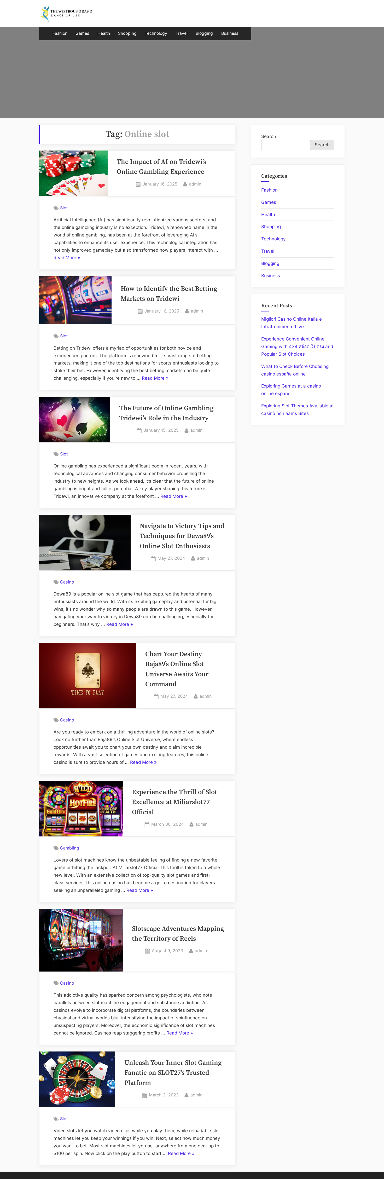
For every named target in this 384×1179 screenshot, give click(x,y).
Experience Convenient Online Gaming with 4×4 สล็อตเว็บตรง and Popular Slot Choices (297, 346)
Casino (67, 582)
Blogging (204, 33)
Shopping (127, 33)
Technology (156, 33)
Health (103, 33)
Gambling (69, 848)
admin (195, 184)
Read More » (67, 258)
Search (268, 136)
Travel (182, 33)
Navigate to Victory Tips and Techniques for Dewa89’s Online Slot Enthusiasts (182, 536)
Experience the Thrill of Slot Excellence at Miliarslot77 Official (174, 802)
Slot (64, 207)
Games (82, 33)
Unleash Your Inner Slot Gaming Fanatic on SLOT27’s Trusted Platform (173, 1073)
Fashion (60, 33)
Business (229, 33)
